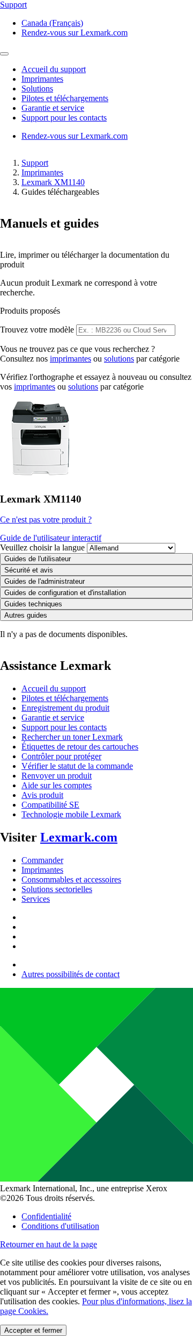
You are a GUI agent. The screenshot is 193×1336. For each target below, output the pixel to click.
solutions (119, 358)
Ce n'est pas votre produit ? (46, 519)
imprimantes (70, 358)
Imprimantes (42, 172)
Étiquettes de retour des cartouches (79, 746)
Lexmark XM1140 (53, 182)
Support (34, 162)
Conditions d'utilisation (60, 1226)
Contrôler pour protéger (61, 756)
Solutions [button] (37, 88)
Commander (42, 860)
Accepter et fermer (33, 1330)
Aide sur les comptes (56, 785)
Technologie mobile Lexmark (71, 814)
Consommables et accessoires (71, 879)
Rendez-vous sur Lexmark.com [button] (74, 32)
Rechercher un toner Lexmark (72, 736)
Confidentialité (46, 1216)
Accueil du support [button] (53, 69)
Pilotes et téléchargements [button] (64, 98)
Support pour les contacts (64, 727)
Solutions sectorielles (56, 889)
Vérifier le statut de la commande (77, 766)
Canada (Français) (52, 22)
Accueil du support (53, 688)
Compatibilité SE (50, 804)
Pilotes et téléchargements (64, 698)
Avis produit (42, 795)
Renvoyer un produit (56, 775)
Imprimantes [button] (42, 78)
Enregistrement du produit (65, 707)
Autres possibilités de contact (70, 974)
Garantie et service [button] (52, 107)
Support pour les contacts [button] (64, 117)
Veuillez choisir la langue (42, 547)
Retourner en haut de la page (48, 1244)
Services (35, 898)
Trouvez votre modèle (37, 329)
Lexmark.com (78, 837)
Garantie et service (52, 717)
